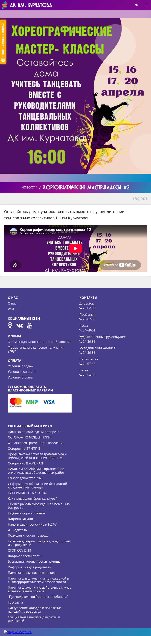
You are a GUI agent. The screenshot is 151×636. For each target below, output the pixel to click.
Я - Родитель (17, 530)
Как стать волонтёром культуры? (33, 498)
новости (29, 187)
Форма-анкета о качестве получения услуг (36, 349)
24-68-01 (88, 330)
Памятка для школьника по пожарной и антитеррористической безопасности (38, 580)
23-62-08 (88, 308)
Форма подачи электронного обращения (39, 342)
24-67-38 (88, 364)
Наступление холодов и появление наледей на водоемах (35, 610)
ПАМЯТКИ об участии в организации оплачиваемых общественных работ (36, 470)
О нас (12, 303)
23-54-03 (88, 375)
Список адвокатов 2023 (25, 478)
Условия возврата (21, 371)
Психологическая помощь (28, 535)
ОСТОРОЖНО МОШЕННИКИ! (29, 437)
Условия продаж (20, 366)
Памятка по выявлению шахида (32, 572)
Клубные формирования (27, 513)
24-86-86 (88, 341)
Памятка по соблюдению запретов (34, 432)
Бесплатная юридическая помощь (34, 561)
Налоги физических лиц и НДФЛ (32, 524)
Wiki (11, 309)
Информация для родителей (29, 567)
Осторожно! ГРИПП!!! (24, 448)
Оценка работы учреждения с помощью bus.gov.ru (39, 506)
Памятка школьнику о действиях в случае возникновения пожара (39, 589)
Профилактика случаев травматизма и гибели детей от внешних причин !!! (37, 456)
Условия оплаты (20, 377)
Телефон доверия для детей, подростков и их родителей (39, 543)
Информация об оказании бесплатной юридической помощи (37, 485)
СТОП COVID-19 (19, 550)
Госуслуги (15, 602)
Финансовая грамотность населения (36, 443)
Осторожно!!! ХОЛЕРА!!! (25, 463)
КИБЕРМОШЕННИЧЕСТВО (27, 493)
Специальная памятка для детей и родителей (34, 619)
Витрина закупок (21, 519)
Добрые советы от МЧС (25, 556)
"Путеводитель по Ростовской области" (38, 596)
